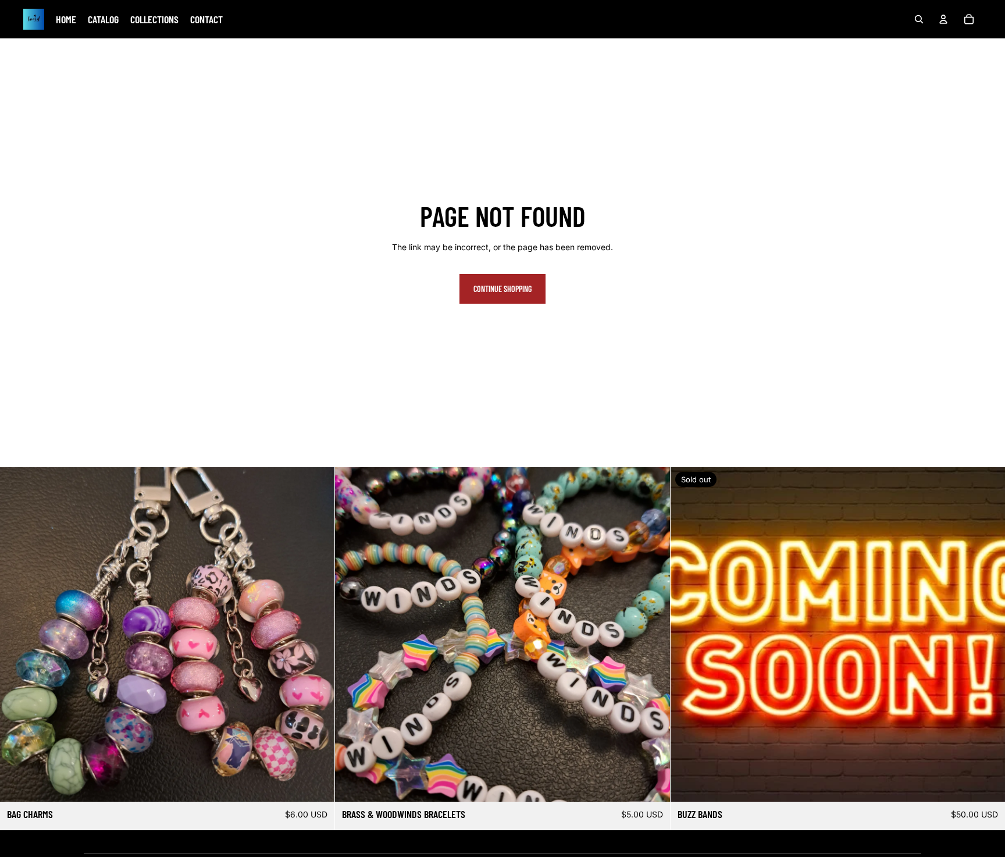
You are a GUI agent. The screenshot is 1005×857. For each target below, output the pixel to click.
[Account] (943, 19)
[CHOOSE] (652, 783)
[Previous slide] (17, 635)
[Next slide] (317, 635)
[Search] (919, 19)
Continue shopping (502, 289)
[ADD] (317, 783)
